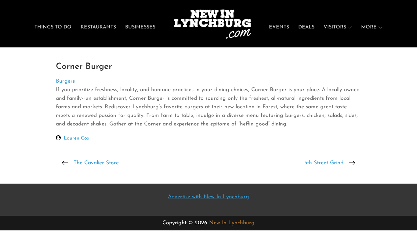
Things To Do (52, 27)
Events (279, 27)
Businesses (140, 27)
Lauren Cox (76, 138)
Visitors (335, 27)
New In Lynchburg (232, 223)
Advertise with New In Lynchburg (208, 197)
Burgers (65, 81)
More (369, 27)
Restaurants (98, 27)
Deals (306, 27)
